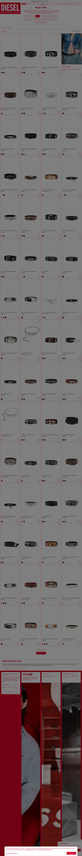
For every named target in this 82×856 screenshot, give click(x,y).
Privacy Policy (42, 849)
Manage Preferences (30, 849)
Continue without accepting (11, 853)
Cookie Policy (49, 849)
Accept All (71, 853)
